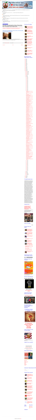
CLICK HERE (28, 327)
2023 (25, 61)
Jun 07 (26, 165)
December (26, 71)
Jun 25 (26, 81)
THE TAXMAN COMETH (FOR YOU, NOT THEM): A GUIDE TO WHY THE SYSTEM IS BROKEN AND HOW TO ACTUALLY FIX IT (30, 393)
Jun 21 (26, 84)
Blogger (20, 418)
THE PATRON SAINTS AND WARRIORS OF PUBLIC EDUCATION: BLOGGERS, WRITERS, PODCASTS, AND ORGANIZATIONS (27, 207)
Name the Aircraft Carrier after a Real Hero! (6, 15)
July (25, 75)
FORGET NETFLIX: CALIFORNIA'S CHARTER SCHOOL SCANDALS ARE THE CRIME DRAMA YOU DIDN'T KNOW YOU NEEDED (30, 31)
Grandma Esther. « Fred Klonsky (29, 144)
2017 (25, 66)
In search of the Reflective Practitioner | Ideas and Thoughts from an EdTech (29, 378)
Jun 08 (26, 164)
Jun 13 (26, 160)
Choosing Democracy (4, 17)
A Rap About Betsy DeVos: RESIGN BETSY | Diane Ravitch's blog (29, 395)
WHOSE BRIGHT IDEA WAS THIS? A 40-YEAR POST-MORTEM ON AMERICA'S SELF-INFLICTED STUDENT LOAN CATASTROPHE (30, 230)
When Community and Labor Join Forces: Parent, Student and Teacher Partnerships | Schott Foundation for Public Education (29, 233)
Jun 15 (26, 89)
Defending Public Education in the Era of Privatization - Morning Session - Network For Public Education (29, 246)
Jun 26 (26, 80)
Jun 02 (26, 169)
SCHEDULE (25, 362)
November (26, 72)
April (25, 172)
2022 (25, 62)
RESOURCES (25, 364)
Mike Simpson (31, 406)
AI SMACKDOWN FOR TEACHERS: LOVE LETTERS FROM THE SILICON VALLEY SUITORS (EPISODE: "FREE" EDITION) (30, 375)
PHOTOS (25, 363)
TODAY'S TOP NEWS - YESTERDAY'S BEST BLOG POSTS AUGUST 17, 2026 (30, 51)
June (25, 76)
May (25, 171)
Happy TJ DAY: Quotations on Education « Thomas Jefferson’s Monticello (30, 383)
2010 (25, 176)
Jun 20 (26, 85)
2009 (25, 177)
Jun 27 (26, 79)
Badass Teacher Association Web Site (28, 347)
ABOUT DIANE (25, 360)
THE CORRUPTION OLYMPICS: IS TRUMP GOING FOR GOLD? (30, 36)
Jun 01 (26, 170)
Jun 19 (26, 86)
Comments (26, 370)
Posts (25, 369)
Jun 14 (26, 90)
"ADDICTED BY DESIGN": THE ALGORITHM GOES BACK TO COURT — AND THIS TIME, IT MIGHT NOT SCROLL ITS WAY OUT (29, 42)
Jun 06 (26, 166)
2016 (25, 67)
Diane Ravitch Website (27, 352)
